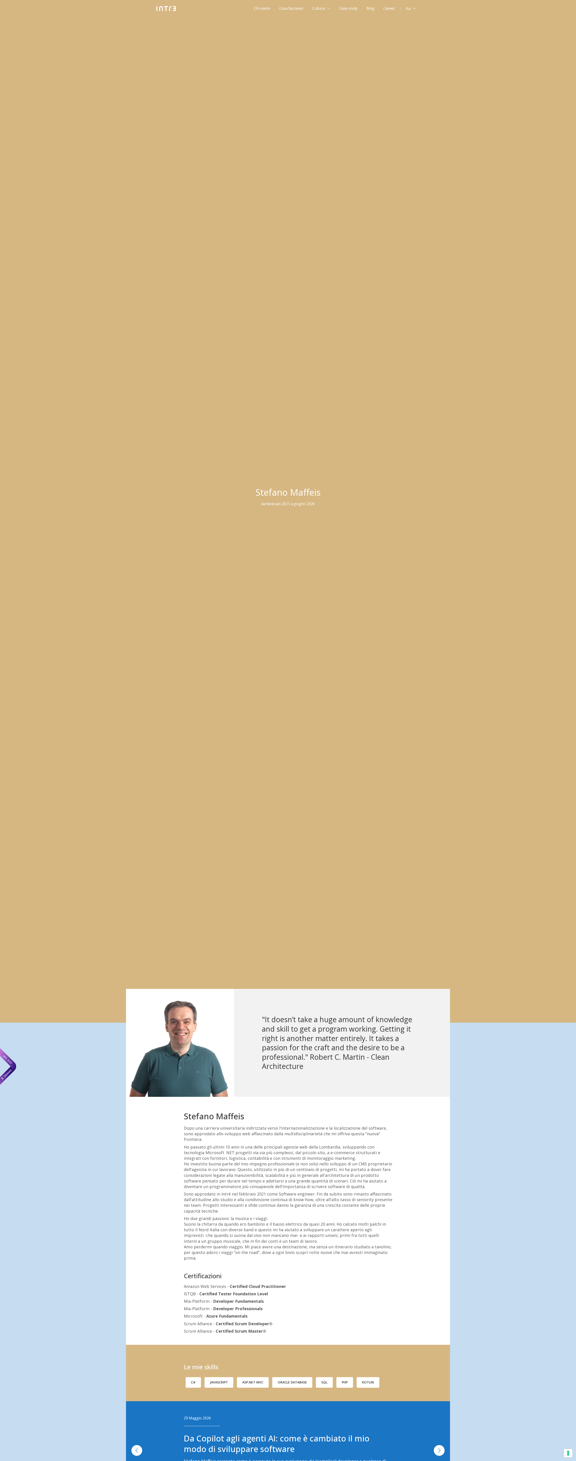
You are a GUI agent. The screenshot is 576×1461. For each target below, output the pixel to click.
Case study (348, 8)
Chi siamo (262, 8)
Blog (370, 8)
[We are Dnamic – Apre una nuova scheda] (8, 1066)
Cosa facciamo (291, 8)
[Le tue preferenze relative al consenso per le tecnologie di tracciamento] (568, 1453)
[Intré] (166, 8)
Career (389, 8)
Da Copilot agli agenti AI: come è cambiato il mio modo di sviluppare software (276, 1443)
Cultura (318, 8)
